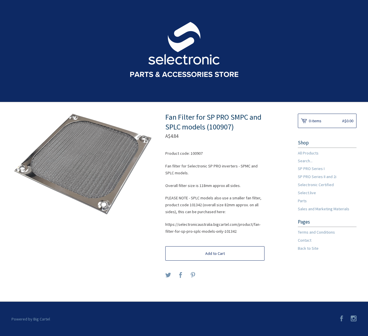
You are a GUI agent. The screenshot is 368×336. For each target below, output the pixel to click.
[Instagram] (353, 319)
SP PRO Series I (311, 168)
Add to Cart (215, 253)
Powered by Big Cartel (31, 319)
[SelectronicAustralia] (184, 50)
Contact (304, 240)
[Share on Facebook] (180, 275)
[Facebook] (341, 319)
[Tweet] (168, 275)
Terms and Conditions (316, 232)
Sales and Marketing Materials (323, 208)
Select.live (307, 192)
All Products (308, 153)
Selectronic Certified (316, 184)
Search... (305, 161)
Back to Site (308, 248)
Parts (302, 200)
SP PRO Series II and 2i (317, 176)
